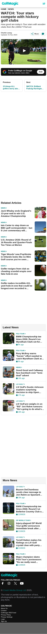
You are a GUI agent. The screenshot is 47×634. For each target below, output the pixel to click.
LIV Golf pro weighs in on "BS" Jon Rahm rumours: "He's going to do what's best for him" (29, 406)
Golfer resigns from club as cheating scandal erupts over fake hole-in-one (16, 271)
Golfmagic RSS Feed (8, 612)
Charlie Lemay (6, 33)
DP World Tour (23, 520)
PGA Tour (20, 334)
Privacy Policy (6, 615)
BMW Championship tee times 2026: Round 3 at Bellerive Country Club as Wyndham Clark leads (29, 509)
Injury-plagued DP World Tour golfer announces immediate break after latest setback (29, 526)
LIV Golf (20, 384)
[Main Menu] (44, 3)
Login (3, 619)
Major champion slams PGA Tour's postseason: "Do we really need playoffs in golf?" (29, 559)
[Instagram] (9, 584)
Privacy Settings (6, 617)
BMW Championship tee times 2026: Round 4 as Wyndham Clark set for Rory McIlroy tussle (28, 339)
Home (3, 9)
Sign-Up (4, 621)
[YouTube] (22, 584)
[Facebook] (3, 584)
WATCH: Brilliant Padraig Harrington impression (34, 87)
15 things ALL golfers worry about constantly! (11, 87)
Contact (4, 610)
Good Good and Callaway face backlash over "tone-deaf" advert (29, 373)
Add (40, 72)
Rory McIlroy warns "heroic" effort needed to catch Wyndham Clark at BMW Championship (29, 356)
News (11, 9)
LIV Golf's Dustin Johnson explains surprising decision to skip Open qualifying (30, 390)
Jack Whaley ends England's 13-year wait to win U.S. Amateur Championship (16, 213)
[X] (16, 584)
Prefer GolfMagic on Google (20, 71)
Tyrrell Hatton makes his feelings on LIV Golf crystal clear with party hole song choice (28, 543)
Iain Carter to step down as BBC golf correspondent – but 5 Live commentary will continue (16, 228)
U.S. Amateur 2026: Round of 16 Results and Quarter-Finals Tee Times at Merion (16, 242)
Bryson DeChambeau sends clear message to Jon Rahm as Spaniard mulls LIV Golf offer (28, 492)
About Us (4, 608)
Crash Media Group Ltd (14, 590)
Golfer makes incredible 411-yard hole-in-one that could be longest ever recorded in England (16, 286)
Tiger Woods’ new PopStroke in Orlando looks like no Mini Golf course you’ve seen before (16, 257)
